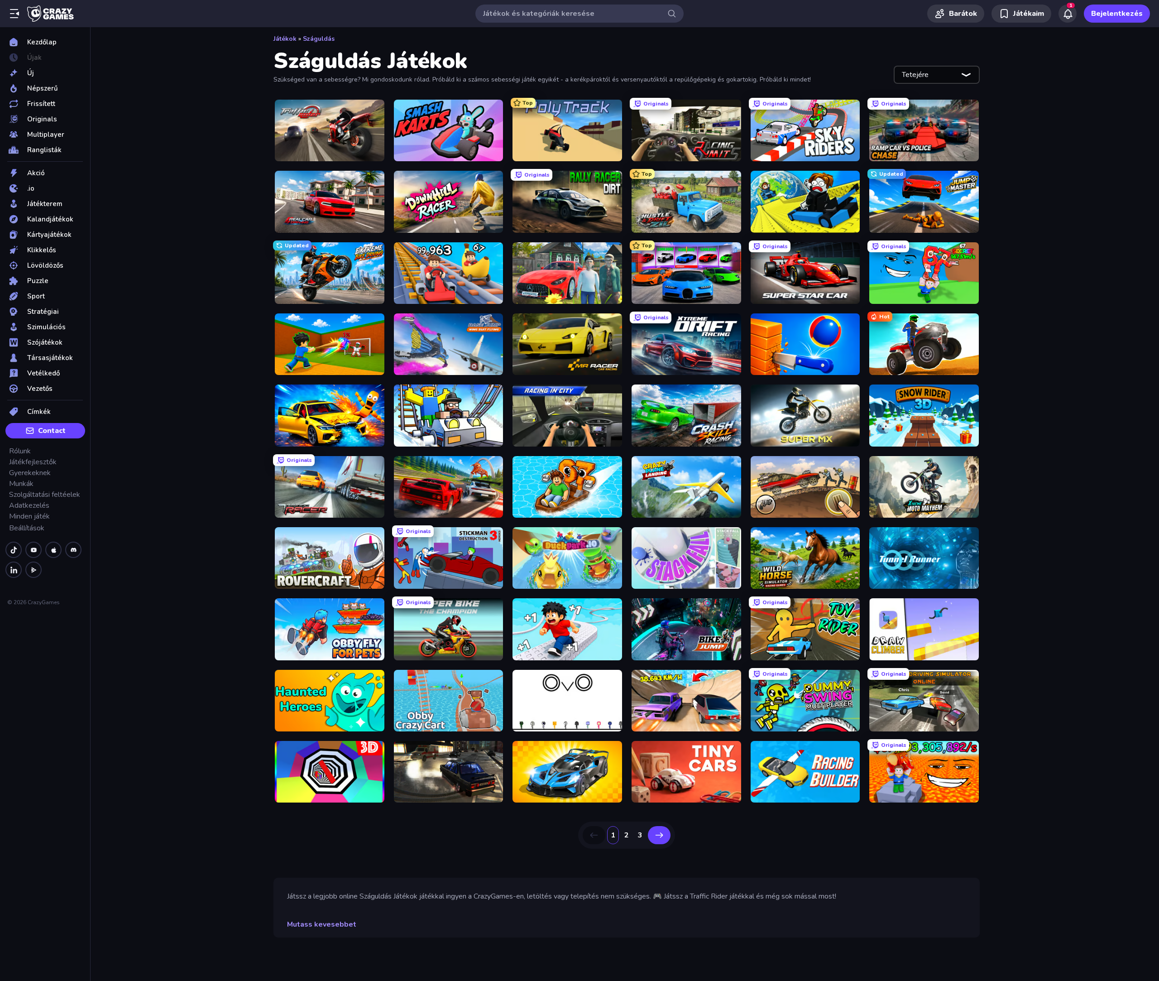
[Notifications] (1067, 14)
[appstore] (53, 550)
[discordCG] (73, 550)
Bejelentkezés (1117, 14)
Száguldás (319, 38)
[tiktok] (13, 550)
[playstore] (33, 570)
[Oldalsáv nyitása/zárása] (14, 13)
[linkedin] (13, 570)
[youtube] (33, 550)
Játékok (285, 38)
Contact (52, 431)
